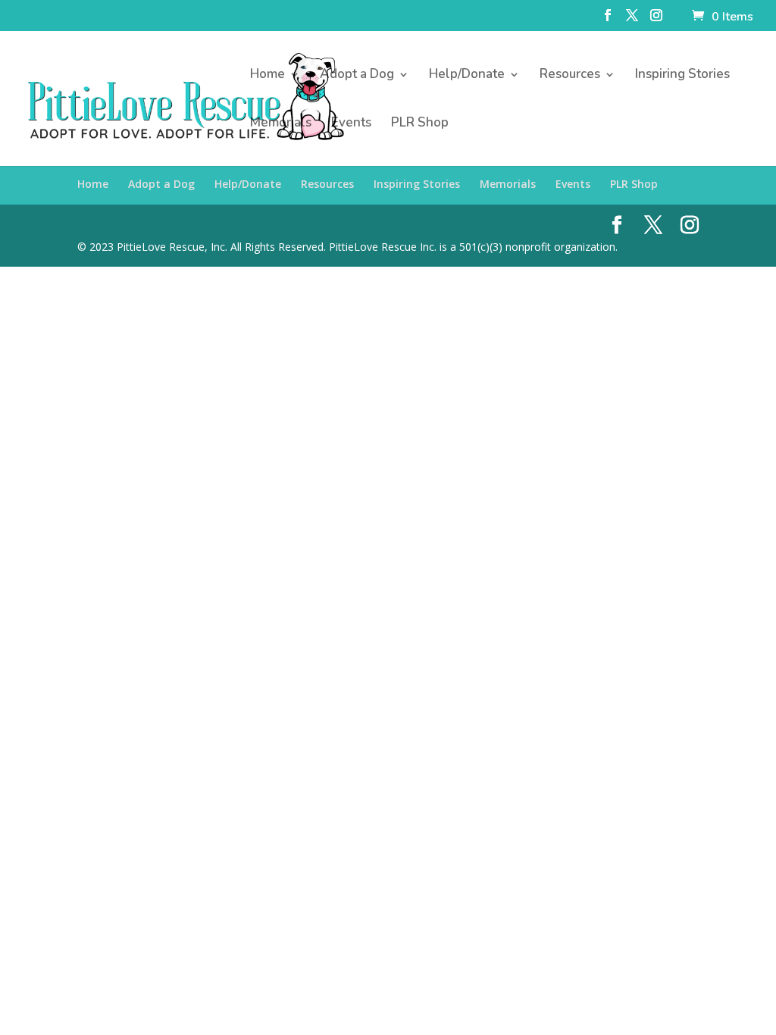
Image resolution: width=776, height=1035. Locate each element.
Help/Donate (467, 76)
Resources (570, 76)
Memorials (280, 124)
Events (351, 124)
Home (267, 76)
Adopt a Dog (357, 76)
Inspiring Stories (682, 76)
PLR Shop (420, 124)
